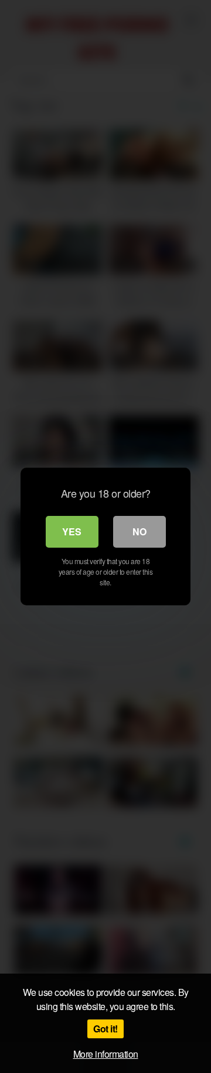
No (139, 531)
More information (105, 1054)
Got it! (105, 1028)
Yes (71, 531)
